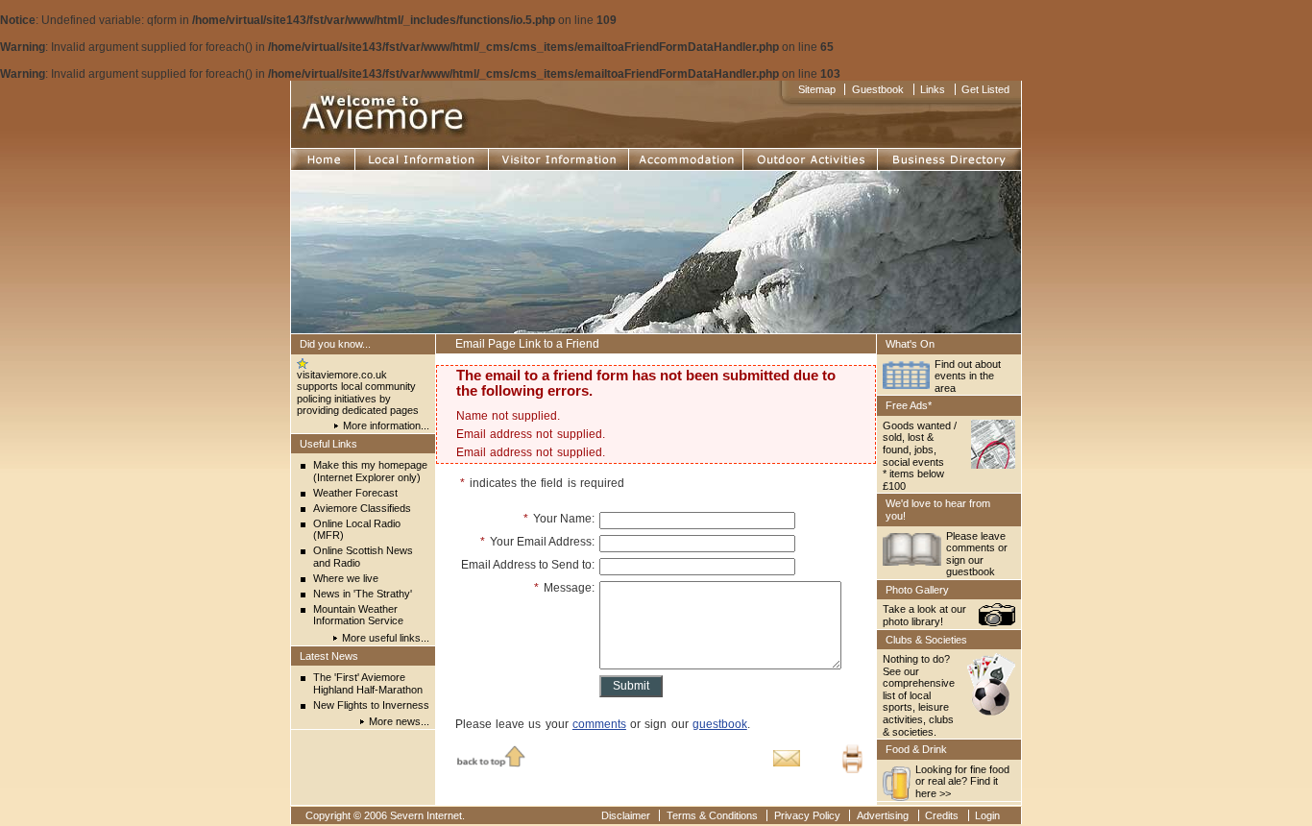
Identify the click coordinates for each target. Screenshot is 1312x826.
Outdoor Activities (791, 155)
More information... (386, 425)
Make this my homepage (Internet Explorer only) (370, 471)
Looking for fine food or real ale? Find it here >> (962, 781)
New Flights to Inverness (371, 705)
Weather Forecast (355, 492)
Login (987, 815)
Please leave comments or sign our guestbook (977, 554)
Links (932, 89)
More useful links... (385, 638)
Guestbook (878, 89)
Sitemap (817, 89)
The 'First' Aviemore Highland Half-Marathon (368, 683)
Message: (564, 588)
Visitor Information (538, 155)
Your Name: (559, 518)
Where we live (345, 578)
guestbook (719, 724)
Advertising (883, 815)
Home (307, 155)
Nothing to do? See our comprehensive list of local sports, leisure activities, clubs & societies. (919, 695)
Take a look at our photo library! (924, 615)
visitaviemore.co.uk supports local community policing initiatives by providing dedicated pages (358, 393)
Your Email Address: (537, 541)
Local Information (401, 155)
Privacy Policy (807, 815)
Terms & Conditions (712, 815)
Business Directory (930, 155)
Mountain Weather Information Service (358, 615)
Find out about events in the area (968, 376)
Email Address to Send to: (528, 564)
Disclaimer (625, 815)
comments (599, 724)
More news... (399, 721)
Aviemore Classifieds (362, 508)
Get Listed (985, 89)
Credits (942, 815)
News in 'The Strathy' (362, 593)
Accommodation (673, 155)
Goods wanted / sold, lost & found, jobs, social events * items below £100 (920, 456)
